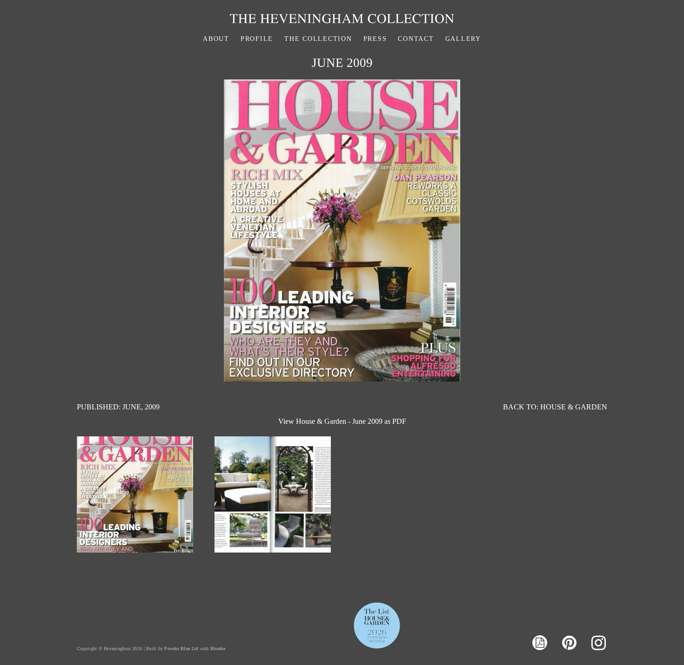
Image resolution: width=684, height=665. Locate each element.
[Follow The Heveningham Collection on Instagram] (598, 643)
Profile (257, 38)
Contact (416, 38)
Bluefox (218, 648)
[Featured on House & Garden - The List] (377, 648)
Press (375, 38)
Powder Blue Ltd (181, 648)
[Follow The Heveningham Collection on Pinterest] (569, 643)
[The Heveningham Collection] (342, 21)
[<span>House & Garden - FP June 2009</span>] (135, 550)
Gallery (463, 38)
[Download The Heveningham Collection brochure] (539, 644)
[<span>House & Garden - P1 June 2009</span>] (273, 550)
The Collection (318, 38)
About (216, 38)
